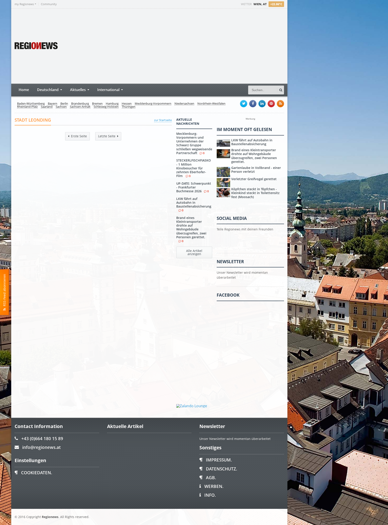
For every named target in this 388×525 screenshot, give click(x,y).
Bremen (97, 103)
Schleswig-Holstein (106, 106)
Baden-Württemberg (31, 103)
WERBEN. (213, 486)
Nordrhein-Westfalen (211, 103)
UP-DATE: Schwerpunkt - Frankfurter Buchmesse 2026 (193, 187)
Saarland (47, 106)
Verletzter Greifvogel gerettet (254, 179)
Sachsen (61, 106)
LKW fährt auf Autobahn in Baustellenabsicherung (193, 203)
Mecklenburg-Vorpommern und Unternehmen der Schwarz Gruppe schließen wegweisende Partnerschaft (194, 143)
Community (49, 4)
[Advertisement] (200, 45)
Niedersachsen (184, 103)
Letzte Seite (106, 136)
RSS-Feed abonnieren (4, 291)
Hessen (127, 103)
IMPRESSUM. (219, 460)
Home (24, 89)
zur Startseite (163, 120)
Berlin (64, 103)
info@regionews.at (41, 447)
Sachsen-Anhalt (80, 106)
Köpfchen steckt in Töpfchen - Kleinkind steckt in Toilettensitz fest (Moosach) (255, 193)
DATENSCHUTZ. (221, 469)
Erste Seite (79, 136)
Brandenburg (80, 103)
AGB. (211, 478)
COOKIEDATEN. (36, 473)
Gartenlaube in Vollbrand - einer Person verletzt (256, 170)
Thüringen (128, 106)
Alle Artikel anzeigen (194, 252)
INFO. (210, 495)
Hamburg (112, 103)
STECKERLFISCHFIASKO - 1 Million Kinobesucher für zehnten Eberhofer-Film (193, 168)
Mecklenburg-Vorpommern (153, 103)
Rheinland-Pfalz (27, 106)
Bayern (52, 103)
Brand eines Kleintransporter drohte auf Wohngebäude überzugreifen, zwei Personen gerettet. (191, 227)
